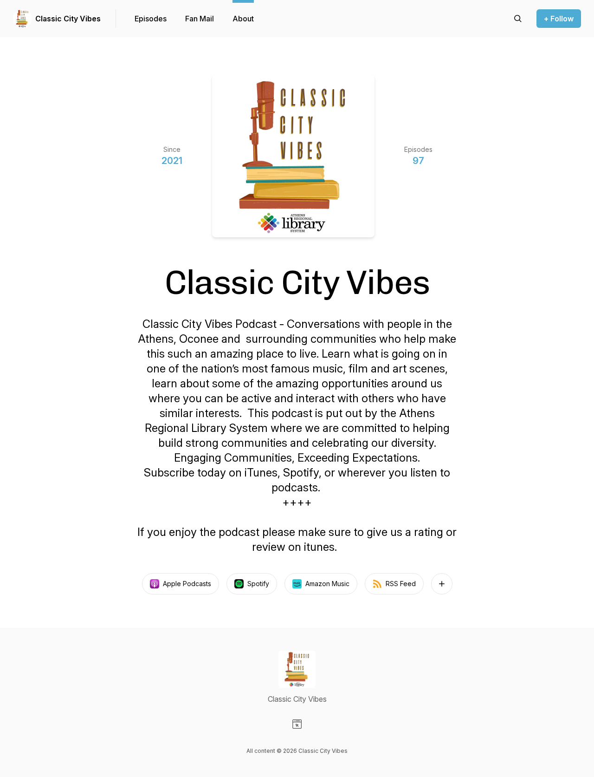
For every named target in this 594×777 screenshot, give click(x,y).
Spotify (258, 584)
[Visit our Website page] (297, 724)
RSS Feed (401, 584)
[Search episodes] (518, 18)
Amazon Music (327, 584)
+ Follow (559, 18)
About (243, 18)
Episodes (151, 18)
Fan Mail (199, 18)
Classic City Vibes (68, 18)
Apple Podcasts (187, 584)
